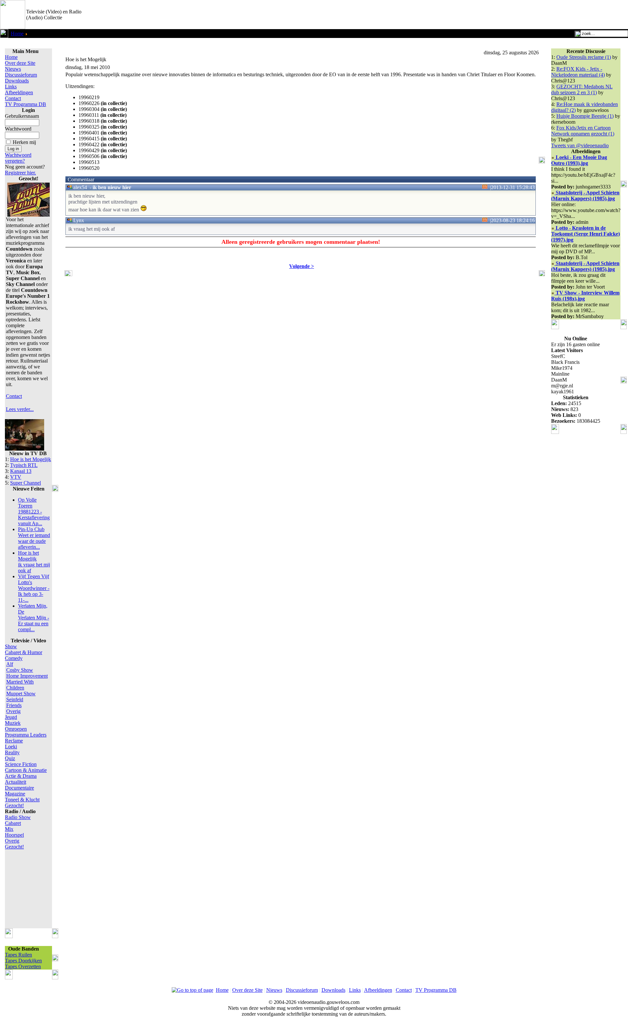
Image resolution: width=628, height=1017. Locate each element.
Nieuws (13, 69)
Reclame (14, 740)
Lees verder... (20, 409)
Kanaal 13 (20, 471)
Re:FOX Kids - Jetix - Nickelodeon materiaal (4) (578, 72)
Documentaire (19, 788)
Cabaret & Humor (23, 652)
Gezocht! (14, 805)
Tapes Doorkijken (23, 960)
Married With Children (20, 684)
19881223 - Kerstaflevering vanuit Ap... (34, 511)
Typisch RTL (24, 465)
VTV (15, 477)
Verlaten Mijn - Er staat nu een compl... (33, 617)
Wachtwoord (18, 129)
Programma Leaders (25, 735)
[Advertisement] (551, 15)
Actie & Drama (21, 776)
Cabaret (13, 823)
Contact (13, 98)
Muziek (13, 723)
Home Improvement (27, 676)
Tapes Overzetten (23, 966)
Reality (12, 752)
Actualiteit (15, 782)
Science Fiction (21, 764)
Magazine (15, 793)
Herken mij (24, 142)
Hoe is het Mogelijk (30, 459)
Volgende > (301, 266)
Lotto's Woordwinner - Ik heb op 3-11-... (33, 588)
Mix (9, 829)
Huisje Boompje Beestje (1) (585, 116)
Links (11, 86)
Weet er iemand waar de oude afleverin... (34, 538)
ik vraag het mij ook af (34, 561)
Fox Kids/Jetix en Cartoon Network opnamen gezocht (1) (582, 130)
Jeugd (11, 717)
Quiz (10, 758)
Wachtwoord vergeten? (18, 158)
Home (17, 33)
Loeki (11, 746)
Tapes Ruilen (18, 954)
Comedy (14, 658)
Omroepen (16, 729)
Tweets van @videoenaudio (580, 145)
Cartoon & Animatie (26, 770)
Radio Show (18, 817)
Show (11, 646)
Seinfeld (14, 699)
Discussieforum (21, 75)
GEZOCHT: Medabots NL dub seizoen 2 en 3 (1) (582, 89)
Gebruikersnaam (22, 116)
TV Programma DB (25, 104)
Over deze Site (20, 63)
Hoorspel (14, 835)
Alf (9, 664)
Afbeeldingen (19, 92)
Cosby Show (19, 670)
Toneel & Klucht (22, 799)
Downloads (17, 80)
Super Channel (25, 483)
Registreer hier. (20, 172)
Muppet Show (21, 693)
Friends (14, 705)
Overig (13, 711)
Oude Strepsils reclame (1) (583, 57)
